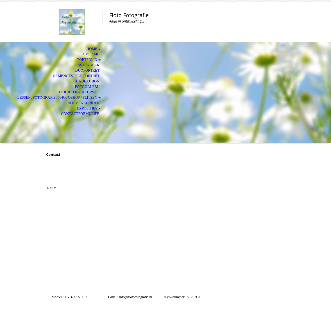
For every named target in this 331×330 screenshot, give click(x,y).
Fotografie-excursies (77, 92)
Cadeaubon (88, 81)
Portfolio (87, 59)
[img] (72, 22)
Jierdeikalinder (83, 103)
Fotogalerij (87, 87)
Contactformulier (80, 114)
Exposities (87, 108)
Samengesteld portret (76, 76)
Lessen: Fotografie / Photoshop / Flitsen (57, 97)
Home (91, 49)
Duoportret (87, 70)
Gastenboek (87, 65)
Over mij (91, 54)
